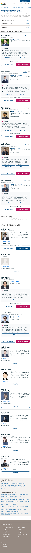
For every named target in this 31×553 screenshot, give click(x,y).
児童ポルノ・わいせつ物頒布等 (7, 496)
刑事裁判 (3, 514)
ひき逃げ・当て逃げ (5, 503)
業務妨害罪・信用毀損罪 (6, 508)
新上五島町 (3, 488)
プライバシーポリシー (23, 531)
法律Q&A (5, 529)
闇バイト (20, 508)
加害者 (2, 494)
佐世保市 (6, 483)
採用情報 (5, 546)
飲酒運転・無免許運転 (24, 501)
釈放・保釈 (3, 511)
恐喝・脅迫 (3, 504)
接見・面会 (16, 511)
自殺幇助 (13, 499)
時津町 (8, 381)
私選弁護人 (14, 513)
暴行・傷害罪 (3, 499)
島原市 (10, 483)
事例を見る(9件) (8, 94)
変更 (28, 20)
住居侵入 (17, 501)
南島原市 (20, 485)
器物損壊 (13, 501)
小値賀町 (18, 486)
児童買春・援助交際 (5, 498)
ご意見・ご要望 (21, 527)
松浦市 (24, 483)
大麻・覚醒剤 (26, 503)
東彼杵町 (6, 486)
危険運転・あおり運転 (14, 503)
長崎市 (8, 266)
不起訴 (12, 511)
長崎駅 (13, 283)
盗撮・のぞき (19, 498)
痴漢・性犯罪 (25, 494)
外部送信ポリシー (22, 533)
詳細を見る (15, 363)
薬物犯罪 (21, 503)
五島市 (9, 485)
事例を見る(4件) (8, 202)
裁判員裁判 (7, 514)
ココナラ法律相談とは (8, 527)
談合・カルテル (15, 508)
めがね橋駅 (5, 268)
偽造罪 (9, 501)
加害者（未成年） (8, 494)
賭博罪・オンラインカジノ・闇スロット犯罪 (10, 506)
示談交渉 (8, 511)
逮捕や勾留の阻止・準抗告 (6, 509)
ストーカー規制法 (12, 504)
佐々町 (22, 486)
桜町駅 (13, 318)
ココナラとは (6, 533)
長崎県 (4, 241)
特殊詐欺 (24, 499)
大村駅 (4, 243)
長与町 (24, 485)
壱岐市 (5, 485)
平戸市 (20, 483)
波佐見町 (14, 486)
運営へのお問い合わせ (8, 536)
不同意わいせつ (17, 496)
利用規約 (20, 529)
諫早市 (13, 39)
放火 (7, 504)
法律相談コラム (6, 531)
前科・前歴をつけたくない (23, 513)
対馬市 (2, 485)
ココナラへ (4, 1)
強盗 (28, 499)
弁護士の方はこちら (25, 1)
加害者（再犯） (15, 494)
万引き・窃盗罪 (19, 499)
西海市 (12, 485)
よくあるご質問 (6, 534)
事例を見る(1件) (8, 57)
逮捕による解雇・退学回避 (6, 513)
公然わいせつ (25, 498)
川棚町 (10, 486)
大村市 (8, 241)
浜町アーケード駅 (7, 469)
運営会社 (5, 544)
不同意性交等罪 (13, 498)
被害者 (20, 494)
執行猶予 (14, 509)
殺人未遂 (9, 499)
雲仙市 (16, 485)
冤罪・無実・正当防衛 (21, 509)
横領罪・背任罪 (4, 501)
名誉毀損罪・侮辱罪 (24, 506)
